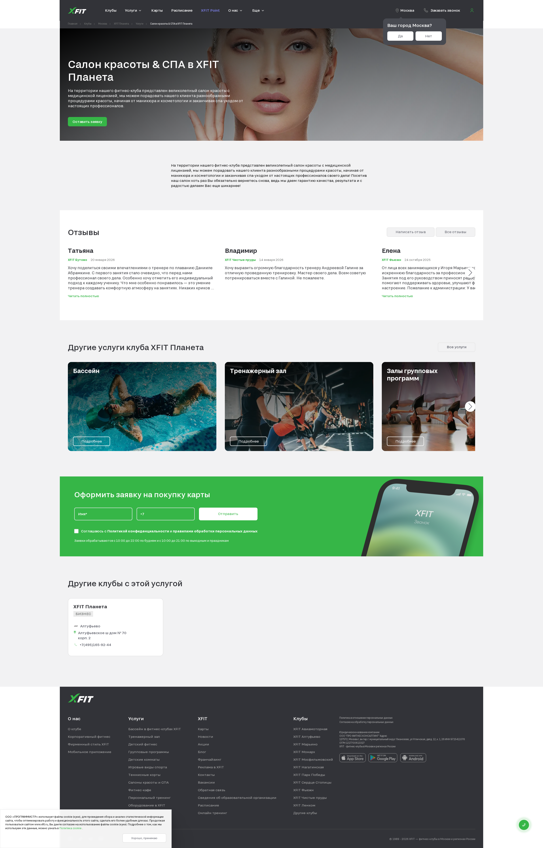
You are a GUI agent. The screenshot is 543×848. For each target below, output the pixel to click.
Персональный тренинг (149, 797)
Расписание (208, 805)
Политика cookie (70, 828)
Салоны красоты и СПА (148, 782)
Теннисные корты (144, 775)
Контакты (206, 775)
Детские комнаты (144, 759)
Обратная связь (211, 790)
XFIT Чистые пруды (310, 797)
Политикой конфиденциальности (138, 531)
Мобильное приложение (89, 752)
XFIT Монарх (304, 752)
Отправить (228, 514)
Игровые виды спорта (147, 767)
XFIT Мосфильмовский (313, 759)
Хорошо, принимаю (144, 838)
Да (400, 36)
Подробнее (91, 441)
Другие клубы (305, 813)
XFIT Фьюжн (303, 790)
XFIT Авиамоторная (310, 729)
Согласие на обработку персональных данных (366, 721)
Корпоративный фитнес (89, 736)
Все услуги (456, 347)
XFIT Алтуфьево (306, 736)
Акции (203, 744)
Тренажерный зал (144, 736)
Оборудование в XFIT (146, 805)
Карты (203, 729)
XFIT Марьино (305, 744)
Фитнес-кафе (139, 790)
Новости (205, 736)
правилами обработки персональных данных (215, 531)
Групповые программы (148, 752)
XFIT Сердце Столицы (312, 782)
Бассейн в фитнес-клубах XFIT (154, 729)
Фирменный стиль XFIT (88, 744)
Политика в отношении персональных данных (366, 717)
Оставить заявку (87, 122)
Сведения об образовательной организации (237, 797)
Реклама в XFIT (211, 767)
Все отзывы (455, 232)
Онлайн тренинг (212, 813)
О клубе (74, 729)
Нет (428, 36)
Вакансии (206, 782)
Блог (202, 752)
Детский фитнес (142, 744)
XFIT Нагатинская (308, 767)
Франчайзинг (209, 759)
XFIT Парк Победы (309, 775)
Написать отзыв (411, 232)
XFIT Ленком (304, 805)
